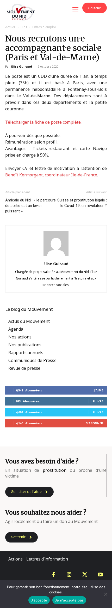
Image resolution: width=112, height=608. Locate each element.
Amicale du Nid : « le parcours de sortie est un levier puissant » (30, 205)
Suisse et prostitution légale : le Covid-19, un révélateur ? (82, 203)
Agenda (15, 329)
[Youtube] (100, 574)
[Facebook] (53, 574)
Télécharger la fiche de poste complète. (43, 122)
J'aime (98, 390)
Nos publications (24, 345)
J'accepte (39, 600)
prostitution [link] (54, 470)
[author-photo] (56, 256)
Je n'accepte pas (69, 600)
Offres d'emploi (44, 27)
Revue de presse (24, 368)
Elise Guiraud (21, 66)
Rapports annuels (25, 352)
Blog (24, 27)
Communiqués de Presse (32, 360)
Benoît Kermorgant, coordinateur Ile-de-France (51, 175)
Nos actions (20, 337)
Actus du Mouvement (29, 321)
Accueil (10, 27)
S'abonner (94, 423)
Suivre (97, 401)
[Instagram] (69, 574)
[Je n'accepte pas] (105, 594)
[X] (84, 574)
